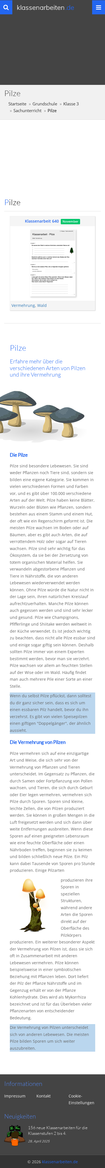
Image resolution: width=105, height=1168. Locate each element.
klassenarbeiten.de (60, 1161)
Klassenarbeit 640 (42, 221)
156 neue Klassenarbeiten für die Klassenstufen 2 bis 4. (58, 1130)
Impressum (14, 1096)
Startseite (17, 104)
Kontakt (43, 1096)
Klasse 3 (71, 104)
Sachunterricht (27, 111)
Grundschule (44, 104)
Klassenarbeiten (45, 7)
